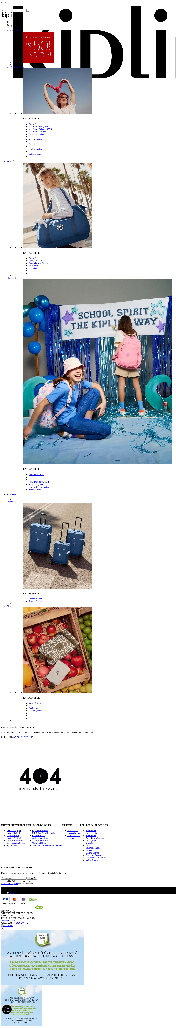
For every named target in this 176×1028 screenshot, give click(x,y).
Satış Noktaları (73, 835)
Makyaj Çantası (35, 139)
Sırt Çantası (12, 494)
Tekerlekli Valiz (35, 599)
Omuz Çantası (35, 124)
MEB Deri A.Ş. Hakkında (43, 833)
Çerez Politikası (39, 843)
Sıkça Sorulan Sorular (16, 843)
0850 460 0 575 (8, 920)
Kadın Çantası (13, 161)
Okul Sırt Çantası (36, 474)
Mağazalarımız (73, 833)
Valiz (88, 845)
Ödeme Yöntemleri (15, 838)
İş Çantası (33, 268)
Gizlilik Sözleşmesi (15, 840)
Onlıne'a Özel (35, 154)
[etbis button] (11, 893)
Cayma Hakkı (13, 835)
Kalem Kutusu (35, 489)
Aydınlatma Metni (40, 838)
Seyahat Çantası (35, 601)
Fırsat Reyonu (13, 30)
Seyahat (10, 502)
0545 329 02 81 (22, 923)
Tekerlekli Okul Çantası (39, 487)
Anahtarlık (33, 708)
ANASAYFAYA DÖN (23, 737)
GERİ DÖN (6, 737)
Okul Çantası (12, 278)
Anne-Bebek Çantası (95, 838)
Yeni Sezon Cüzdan (37, 131)
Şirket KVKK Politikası (42, 840)
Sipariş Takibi (13, 845)
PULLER (33, 144)
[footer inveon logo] (7, 925)
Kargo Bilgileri (13, 833)
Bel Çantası (34, 265)
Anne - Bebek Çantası (38, 263)
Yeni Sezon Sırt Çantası (39, 127)
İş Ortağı (71, 838)
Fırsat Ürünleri (7, 1009)
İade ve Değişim (14, 830)
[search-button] (28, 11)
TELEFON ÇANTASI (39, 482)
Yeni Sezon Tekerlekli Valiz (41, 129)
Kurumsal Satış (38, 835)
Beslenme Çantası (36, 134)
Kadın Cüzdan (35, 703)
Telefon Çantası (35, 149)
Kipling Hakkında (40, 830)
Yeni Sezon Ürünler (15, 67)
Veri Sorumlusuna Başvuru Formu (47, 845)
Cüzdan (89, 850)
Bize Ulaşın (72, 830)
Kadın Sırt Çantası (37, 261)
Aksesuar (11, 606)
